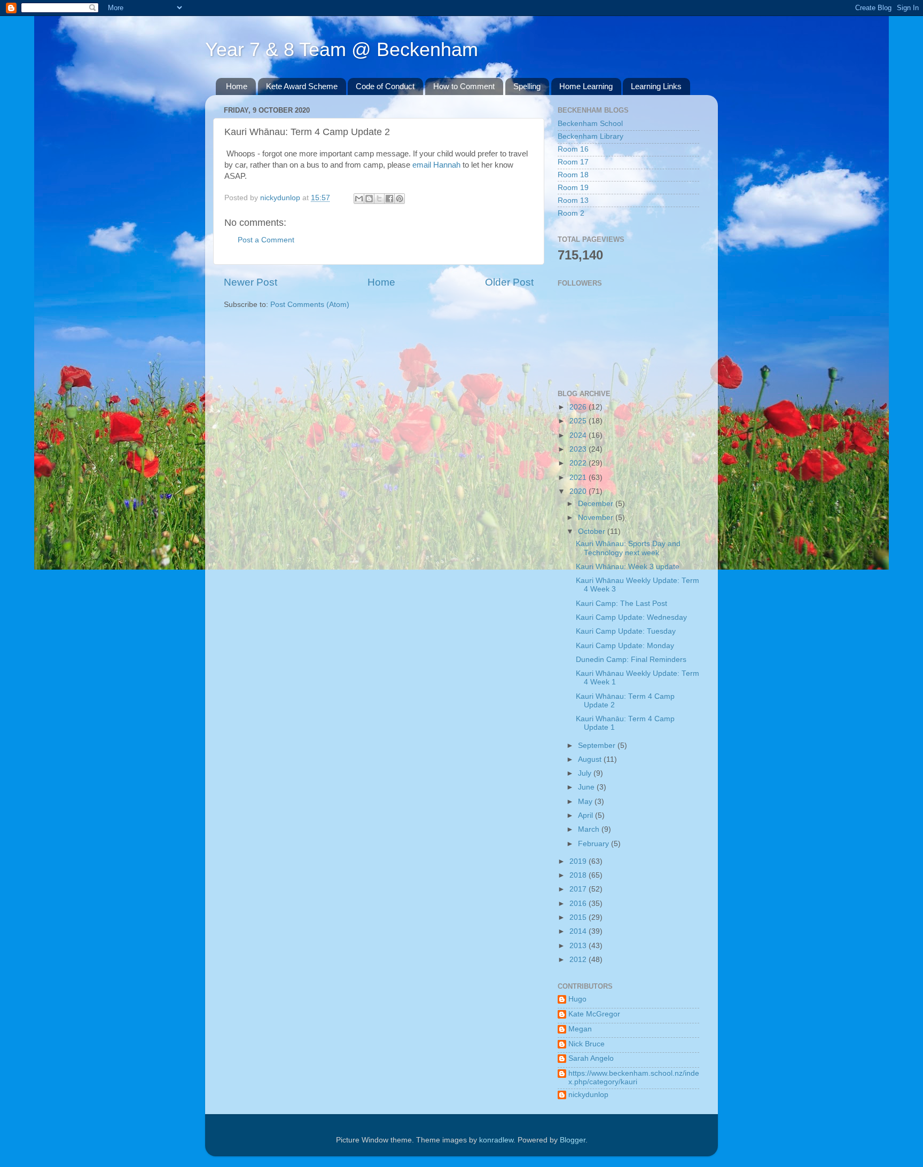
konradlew (496, 1140)
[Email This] (359, 198)
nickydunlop (588, 1095)
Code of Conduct (385, 86)
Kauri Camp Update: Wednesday (631, 617)
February (594, 844)
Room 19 (573, 188)
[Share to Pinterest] (399, 198)
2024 (579, 435)
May (586, 802)
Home (236, 86)
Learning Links (656, 86)
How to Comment (464, 86)
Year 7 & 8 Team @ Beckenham (341, 49)
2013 (579, 946)
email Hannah (437, 165)
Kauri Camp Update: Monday (625, 646)
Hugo (577, 999)
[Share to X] (379, 198)
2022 (579, 463)
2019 (579, 861)
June (587, 787)
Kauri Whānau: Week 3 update (627, 567)
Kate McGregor (594, 1014)
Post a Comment (266, 240)
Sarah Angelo (591, 1058)
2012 (579, 960)
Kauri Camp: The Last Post (621, 604)
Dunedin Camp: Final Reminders (631, 660)
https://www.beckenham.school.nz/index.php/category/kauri (633, 1077)
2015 (579, 917)
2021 (579, 478)
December (596, 504)
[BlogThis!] (369, 198)
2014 (579, 931)
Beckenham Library (590, 136)
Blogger (572, 1140)
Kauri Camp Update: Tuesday (626, 631)
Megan (580, 1029)
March (589, 829)
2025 (579, 421)
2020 (579, 491)
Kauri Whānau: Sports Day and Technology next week (628, 548)
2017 (579, 889)
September (597, 746)
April (586, 815)
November (596, 518)
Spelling (527, 86)
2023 (579, 449)
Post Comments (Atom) (309, 305)
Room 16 (573, 149)
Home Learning (586, 86)
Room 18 (573, 175)
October (592, 531)
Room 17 (573, 162)
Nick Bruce (586, 1044)
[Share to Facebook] (389, 198)
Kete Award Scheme (302, 86)
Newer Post (250, 282)
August (591, 759)
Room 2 (571, 213)
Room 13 (573, 200)
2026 (579, 407)
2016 (579, 904)
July (585, 773)
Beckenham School (590, 124)
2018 (579, 875)
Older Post (509, 282)
